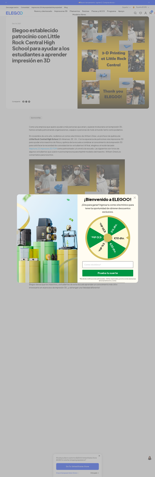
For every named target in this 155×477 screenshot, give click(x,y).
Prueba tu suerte (108, 272)
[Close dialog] (135, 198)
